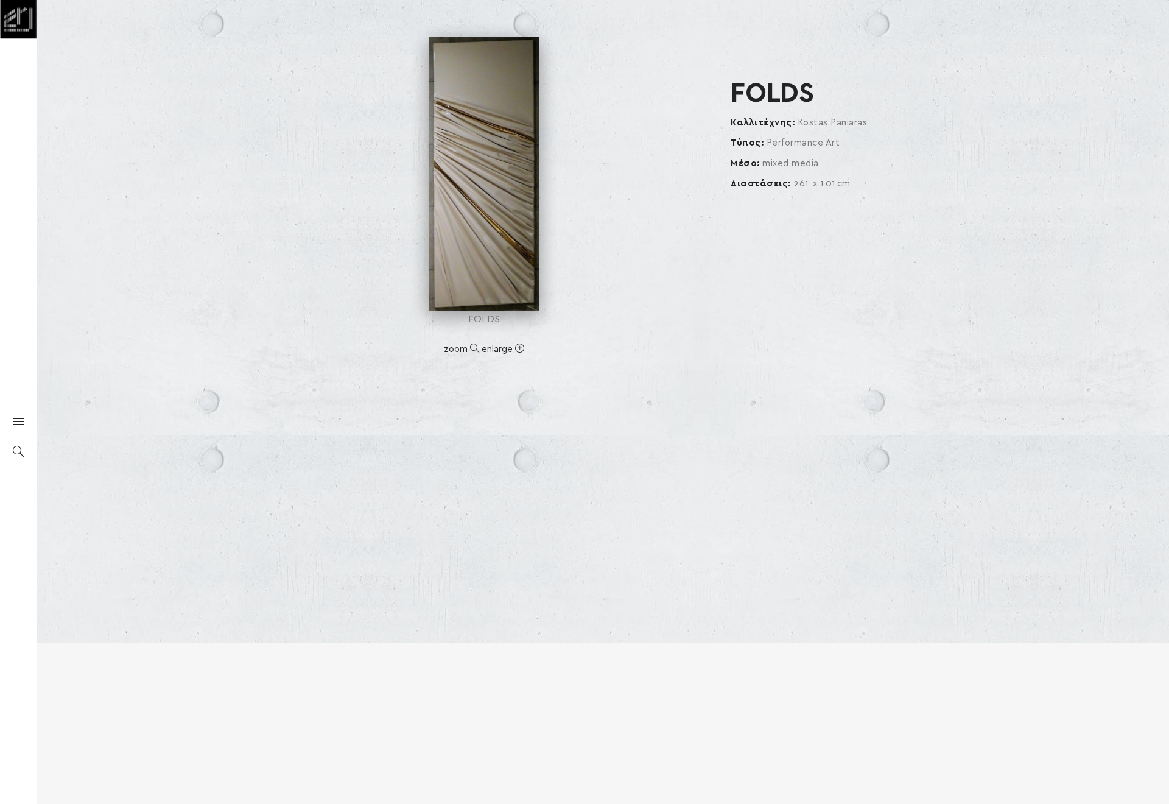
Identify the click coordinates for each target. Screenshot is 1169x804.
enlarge (498, 349)
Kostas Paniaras (833, 122)
